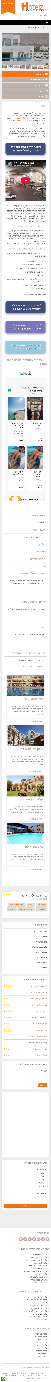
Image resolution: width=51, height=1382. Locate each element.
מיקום (41, 97)
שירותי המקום (38, 85)
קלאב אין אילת (33, 799)
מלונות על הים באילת (39, 1269)
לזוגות (30, 905)
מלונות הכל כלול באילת (39, 1257)
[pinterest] (30, 1239)
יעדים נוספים (42, 1356)
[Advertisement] (25, 1124)
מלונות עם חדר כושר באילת (37, 1297)
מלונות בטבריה (42, 1342)
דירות (42, 1177)
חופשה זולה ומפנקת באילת (20, 118)
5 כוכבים (34, 1373)
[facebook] (47, 1239)
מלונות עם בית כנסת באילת (37, 1300)
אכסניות (41, 1173)
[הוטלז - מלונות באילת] (26, 6)
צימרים (41, 1186)
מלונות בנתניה (42, 1345)
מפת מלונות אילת (41, 1320)
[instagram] (21, 1239)
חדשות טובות (42, 957)
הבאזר (44, 968)
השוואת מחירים (37, 80)
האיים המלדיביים (40, 932)
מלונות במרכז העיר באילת (38, 1266)
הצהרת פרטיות (10, 1375)
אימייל (44, 1071)
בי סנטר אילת (34, 846)
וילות (42, 1180)
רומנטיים (11, 909)
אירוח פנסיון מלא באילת (38, 1277)
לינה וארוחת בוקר (16, 905)
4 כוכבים (24, 1373)
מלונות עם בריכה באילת (38, 1305)
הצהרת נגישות (41, 1378)
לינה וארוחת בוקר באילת (38, 1283)
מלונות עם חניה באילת (39, 1308)
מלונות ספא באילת (40, 1303)
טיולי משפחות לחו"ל (40, 1354)
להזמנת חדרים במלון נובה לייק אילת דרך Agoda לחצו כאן (26, 347)
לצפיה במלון (36, 721)
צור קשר (30, 1378)
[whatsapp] (25, 1239)
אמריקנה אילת (33, 699)
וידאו (42, 91)
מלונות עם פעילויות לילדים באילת (35, 1311)
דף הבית (46, 27)
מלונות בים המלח (41, 1334)
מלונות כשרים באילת (40, 1314)
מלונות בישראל (41, 942)
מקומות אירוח (8, 4)
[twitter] (43, 1239)
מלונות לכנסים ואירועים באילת (36, 1260)
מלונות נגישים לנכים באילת (37, 1317)
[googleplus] (39, 1239)
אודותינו (21, 1375)
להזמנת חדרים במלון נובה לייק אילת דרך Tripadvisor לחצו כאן (25, 327)
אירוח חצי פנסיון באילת (39, 1280)
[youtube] (34, 1239)
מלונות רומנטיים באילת (39, 1274)
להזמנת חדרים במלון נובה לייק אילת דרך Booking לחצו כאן (26, 149)
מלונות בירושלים (41, 1340)
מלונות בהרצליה (41, 1351)
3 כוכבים (15, 1373)
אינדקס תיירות (41, 952)
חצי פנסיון (41, 905)
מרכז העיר (41, 909)
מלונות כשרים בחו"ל (39, 947)
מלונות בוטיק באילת (40, 1254)
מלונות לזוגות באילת (40, 1263)
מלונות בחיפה (42, 1348)
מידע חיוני (40, 74)
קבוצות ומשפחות (25, 909)
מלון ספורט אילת (32, 749)
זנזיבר (45, 937)
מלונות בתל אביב (41, 1337)
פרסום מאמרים (41, 963)
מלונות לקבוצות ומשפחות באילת (35, 1271)
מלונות (41, 1183)
